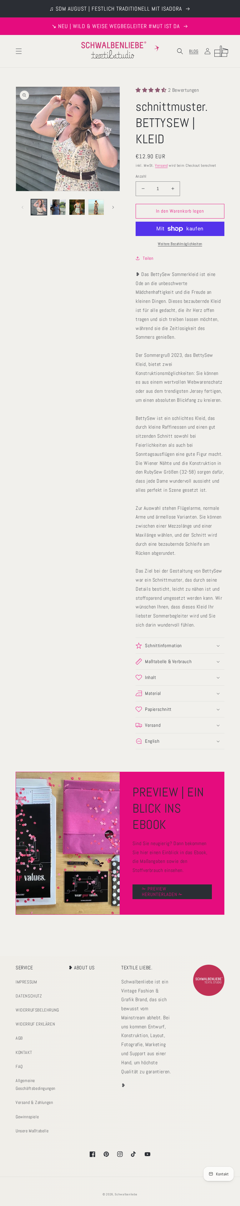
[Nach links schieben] (22, 207)
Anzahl (141, 176)
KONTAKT (24, 1052)
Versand (161, 165)
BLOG (193, 51)
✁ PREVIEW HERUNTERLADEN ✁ (162, 891)
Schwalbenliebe (126, 1194)
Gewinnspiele (27, 1117)
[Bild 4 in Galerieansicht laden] (96, 207)
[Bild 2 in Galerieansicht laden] (58, 207)
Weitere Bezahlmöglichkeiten (180, 243)
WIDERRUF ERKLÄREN (35, 1024)
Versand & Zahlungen (34, 1102)
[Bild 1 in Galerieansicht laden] (39, 207)
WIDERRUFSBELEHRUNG (37, 1010)
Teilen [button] (148, 258)
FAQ (19, 1066)
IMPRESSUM (26, 982)
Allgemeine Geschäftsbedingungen (35, 1084)
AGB (19, 1038)
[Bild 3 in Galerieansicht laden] (77, 207)
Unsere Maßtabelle (32, 1131)
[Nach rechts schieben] (113, 207)
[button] (19, 51)
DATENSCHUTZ (29, 996)
